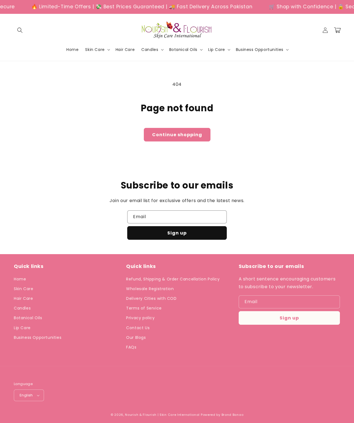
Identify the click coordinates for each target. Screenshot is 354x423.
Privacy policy (140, 318)
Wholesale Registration (150, 289)
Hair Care (23, 298)
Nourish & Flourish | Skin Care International (162, 414)
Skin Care (23, 289)
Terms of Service (144, 308)
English (26, 395)
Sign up (177, 233)
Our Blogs (136, 337)
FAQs (131, 347)
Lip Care (22, 328)
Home (20, 279)
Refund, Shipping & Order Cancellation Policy (173, 279)
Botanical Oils (28, 318)
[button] (20, 30)
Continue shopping (177, 134)
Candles (22, 308)
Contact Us (138, 328)
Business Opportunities (37, 337)
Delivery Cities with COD (151, 298)
